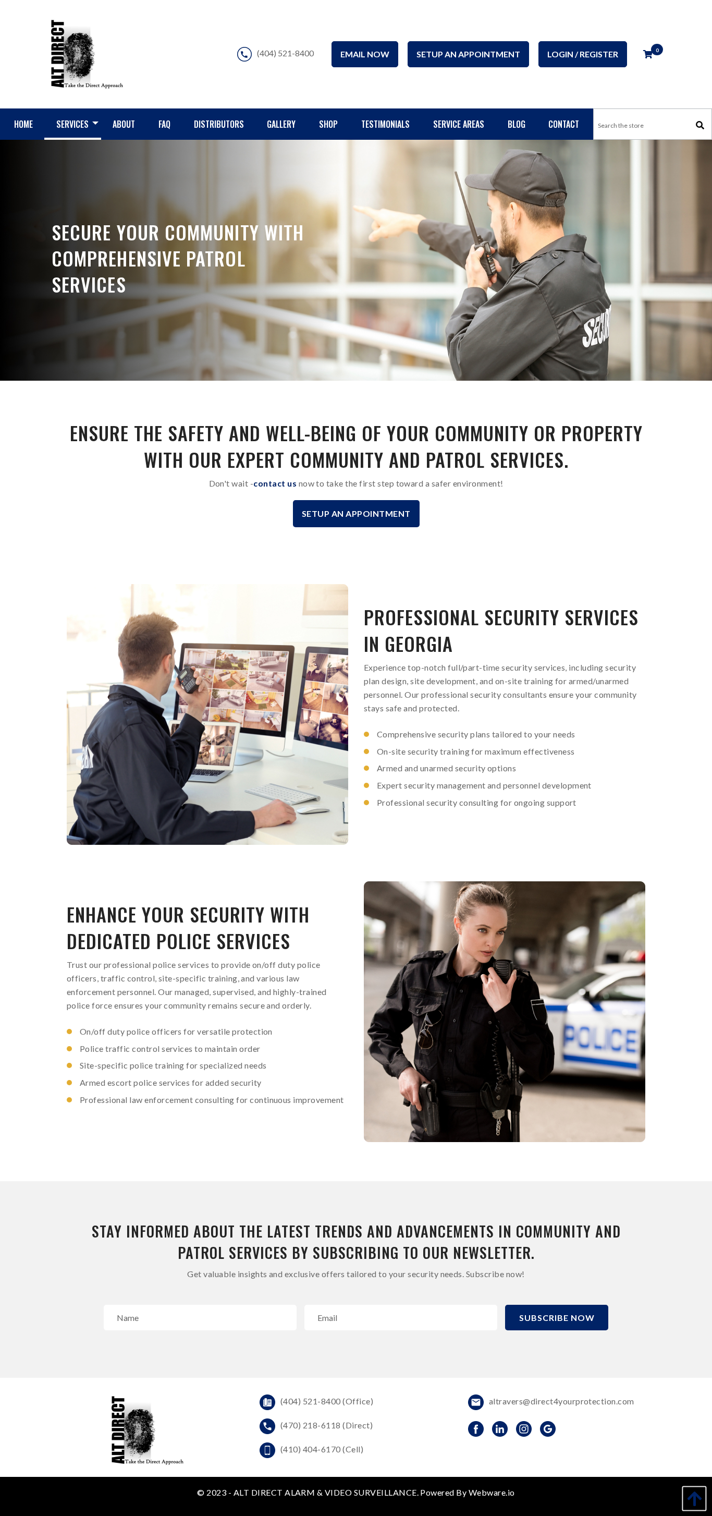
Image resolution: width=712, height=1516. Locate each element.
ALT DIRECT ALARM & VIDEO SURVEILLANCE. (327, 1492)
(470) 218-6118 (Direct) (326, 1425)
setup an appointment (468, 54)
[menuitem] (24, 124)
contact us (275, 483)
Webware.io (492, 1492)
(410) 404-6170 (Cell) (321, 1449)
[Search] (700, 125)
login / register (582, 54)
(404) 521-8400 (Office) (326, 1401)
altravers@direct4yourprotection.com (561, 1401)
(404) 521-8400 (285, 52)
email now (364, 54)
